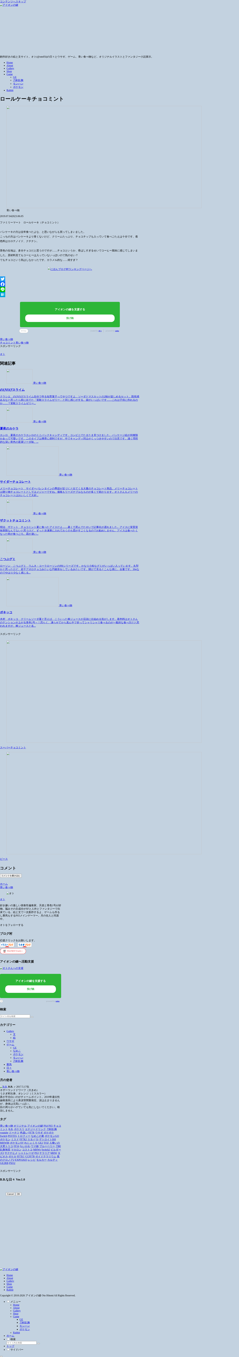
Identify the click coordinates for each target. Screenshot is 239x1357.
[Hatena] (70, 294)
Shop (9, 1284)
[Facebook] (70, 284)
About (10, 1278)
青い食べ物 (6, 339)
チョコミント (8, 342)
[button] (32, 1017)
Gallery (10, 1281)
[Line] (70, 289)
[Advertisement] (119, 31)
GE (21, 1319)
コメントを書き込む (10, 875)
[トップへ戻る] (1, 1356)
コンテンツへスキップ (13, 1)
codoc (117, 331)
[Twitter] (70, 279)
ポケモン (25, 1329)
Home (10, 1275)
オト (100, 331)
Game (10, 1286)
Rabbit (10, 1289)
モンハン (25, 1326)
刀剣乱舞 (25, 1322)
